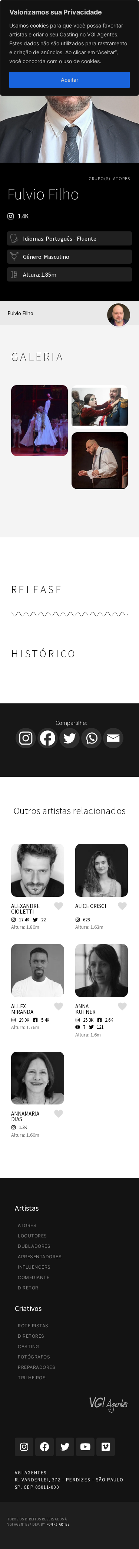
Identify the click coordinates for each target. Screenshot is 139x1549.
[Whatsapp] (91, 738)
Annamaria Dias (25, 1116)
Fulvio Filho (20, 313)
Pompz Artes (58, 1524)
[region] (69, 48)
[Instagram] (26, 738)
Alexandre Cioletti (25, 908)
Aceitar (69, 80)
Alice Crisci (90, 905)
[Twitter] (69, 738)
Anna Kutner (85, 1009)
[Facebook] (47, 738)
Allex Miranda (22, 1009)
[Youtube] (85, 1447)
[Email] (113, 738)
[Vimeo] (105, 1447)
